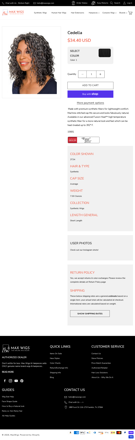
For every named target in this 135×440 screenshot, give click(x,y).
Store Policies (97, 358)
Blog (52, 377)
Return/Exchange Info (59, 368)
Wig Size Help (8, 396)
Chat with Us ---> (76, 402)
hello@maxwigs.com (45, 3)
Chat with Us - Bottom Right (17, 3)
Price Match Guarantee (101, 363)
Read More (8, 371)
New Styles (55, 358)
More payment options (90, 103)
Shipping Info (55, 372)
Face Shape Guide (9, 401)
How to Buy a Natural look (13, 406)
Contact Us (96, 353)
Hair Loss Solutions (99, 372)
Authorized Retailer (99, 368)
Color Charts (55, 363)
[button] (115, 3)
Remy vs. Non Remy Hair (12, 411)
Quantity (72, 74)
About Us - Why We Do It (102, 377)
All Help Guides (8, 415)
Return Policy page (97, 282)
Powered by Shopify (30, 435)
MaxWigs (14, 435)
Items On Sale (56, 353)
